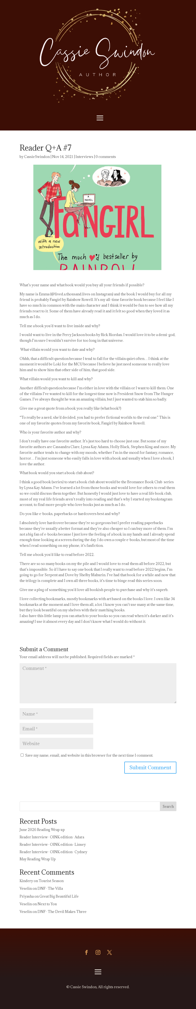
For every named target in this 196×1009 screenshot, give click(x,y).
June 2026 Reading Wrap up (42, 829)
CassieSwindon (37, 156)
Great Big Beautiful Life (59, 896)
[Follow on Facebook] (86, 952)
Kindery (26, 881)
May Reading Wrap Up (38, 859)
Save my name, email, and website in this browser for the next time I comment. (89, 755)
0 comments (106, 156)
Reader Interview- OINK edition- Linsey (53, 844)
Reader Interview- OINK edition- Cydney (53, 852)
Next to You (47, 904)
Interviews (84, 156)
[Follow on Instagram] (98, 952)
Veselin (26, 888)
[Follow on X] (109, 952)
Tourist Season (51, 881)
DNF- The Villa (50, 888)
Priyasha (27, 896)
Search (168, 806)
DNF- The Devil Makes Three (62, 911)
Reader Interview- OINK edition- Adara (52, 837)
